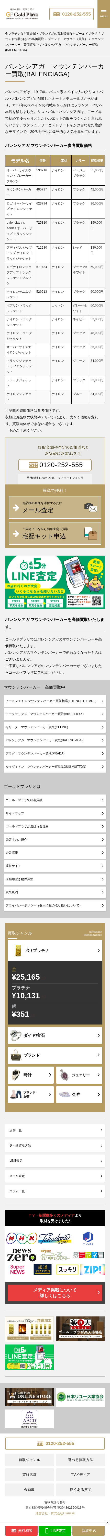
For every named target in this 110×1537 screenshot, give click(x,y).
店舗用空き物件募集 (19, 879)
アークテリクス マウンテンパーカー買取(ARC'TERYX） (45, 714)
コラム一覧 (17, 1191)
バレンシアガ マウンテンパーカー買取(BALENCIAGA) (44, 740)
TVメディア (80, 1474)
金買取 (29, 1490)
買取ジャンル (29, 1460)
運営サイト (13, 866)
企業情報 (12, 852)
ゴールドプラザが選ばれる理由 (27, 826)
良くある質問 (80, 1490)
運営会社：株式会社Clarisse (55, 1513)
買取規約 (12, 892)
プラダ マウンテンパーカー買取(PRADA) (35, 753)
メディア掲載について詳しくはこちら (55, 1293)
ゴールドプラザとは (22, 786)
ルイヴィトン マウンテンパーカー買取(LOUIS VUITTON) (46, 766)
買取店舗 (29, 1474)
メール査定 (17, 1176)
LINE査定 (16, 1160)
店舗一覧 (15, 1130)
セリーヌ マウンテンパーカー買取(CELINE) (37, 727)
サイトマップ (15, 813)
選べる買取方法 (20, 1145)
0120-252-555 (76, 14)
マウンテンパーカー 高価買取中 (34, 687)
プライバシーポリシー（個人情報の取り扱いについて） (44, 905)
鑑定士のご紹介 (16, 839)
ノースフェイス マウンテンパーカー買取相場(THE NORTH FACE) (51, 701)
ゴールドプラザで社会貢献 (24, 800)
